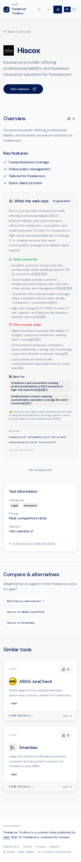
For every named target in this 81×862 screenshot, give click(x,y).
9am (6, 837)
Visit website (19, 89)
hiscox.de (57, 437)
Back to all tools (19, 32)
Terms (27, 846)
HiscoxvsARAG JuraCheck (26, 612)
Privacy (41, 846)
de (74, 9)
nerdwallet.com (37, 437)
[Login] (57, 9)
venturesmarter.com (22, 442)
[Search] (39, 9)
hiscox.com (46, 442)
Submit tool (11, 846)
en (67, 9)
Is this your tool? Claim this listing (34, 543)
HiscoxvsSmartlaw (21, 623)
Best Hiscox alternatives (24, 601)
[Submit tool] (48, 9)
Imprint (55, 846)
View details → (21, 716)
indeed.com (16, 437)
